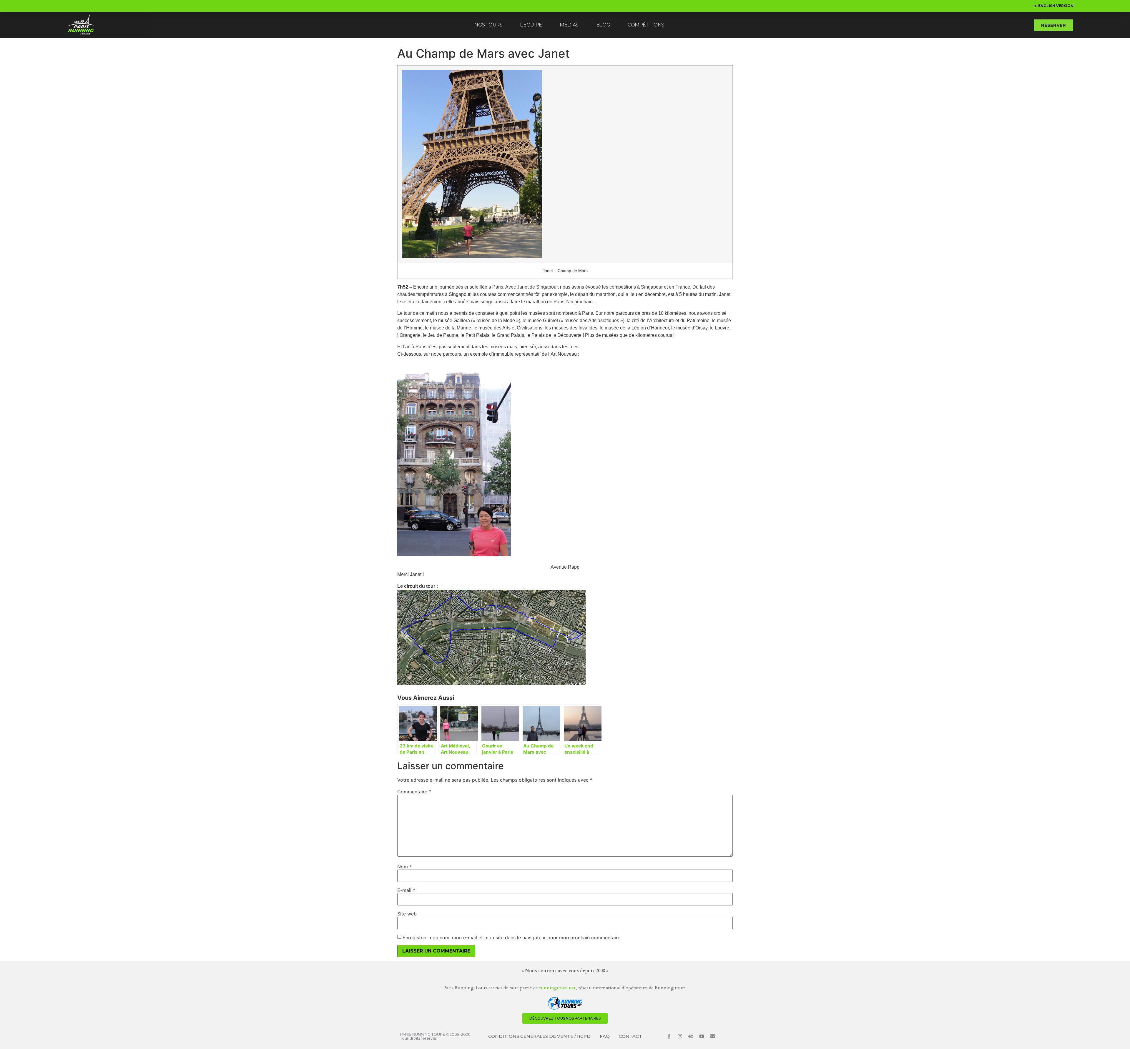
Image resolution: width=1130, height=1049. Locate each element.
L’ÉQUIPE (531, 25)
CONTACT (630, 1036)
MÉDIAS (569, 25)
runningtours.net (557, 988)
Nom (404, 866)
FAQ (605, 1036)
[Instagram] (679, 1036)
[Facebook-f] (669, 1036)
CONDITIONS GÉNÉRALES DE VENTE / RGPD (539, 1036)
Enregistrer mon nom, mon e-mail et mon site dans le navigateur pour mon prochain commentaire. (512, 937)
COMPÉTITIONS (646, 25)
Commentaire (414, 791)
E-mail (406, 890)
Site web (407, 913)
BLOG (603, 25)
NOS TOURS (488, 25)
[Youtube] (701, 1036)
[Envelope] (712, 1036)
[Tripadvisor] (690, 1036)
